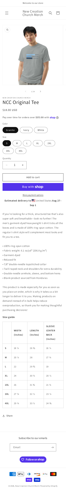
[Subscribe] (52, 447)
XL (37, 143)
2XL (50, 143)
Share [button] (9, 415)
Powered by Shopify (49, 486)
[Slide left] (25, 91)
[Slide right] (40, 91)
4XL (21, 150)
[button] (6, 13)
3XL (8, 150)
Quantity (7, 158)
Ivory (26, 130)
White (41, 130)
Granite (10, 130)
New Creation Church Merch (27, 486)
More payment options (33, 195)
